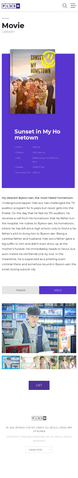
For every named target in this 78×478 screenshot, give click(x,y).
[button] (69, 329)
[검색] (64, 5)
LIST (39, 385)
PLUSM (11, 6)
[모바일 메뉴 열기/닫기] (73, 6)
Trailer (20, 290)
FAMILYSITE (35, 449)
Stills (58, 290)
